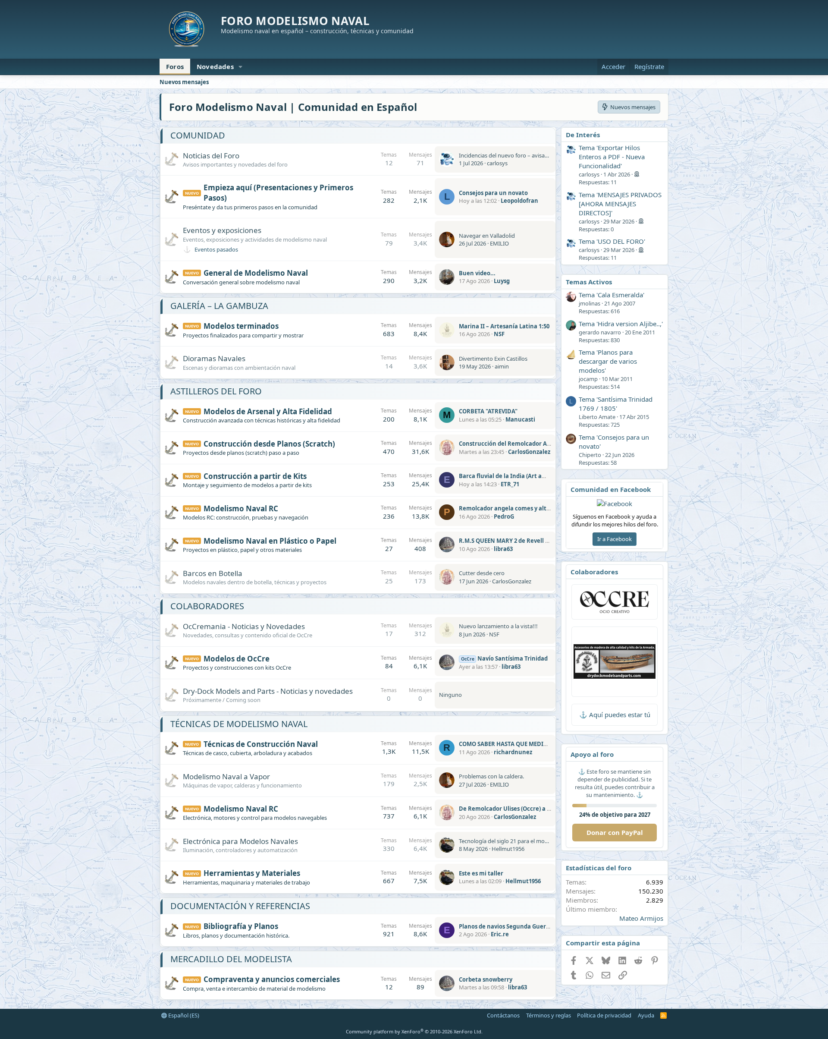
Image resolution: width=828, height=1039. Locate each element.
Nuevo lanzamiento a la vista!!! (498, 626)
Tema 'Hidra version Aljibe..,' (621, 323)
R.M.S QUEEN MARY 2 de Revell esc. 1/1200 (516, 541)
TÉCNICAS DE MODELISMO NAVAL (238, 724)
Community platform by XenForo (414, 1031)
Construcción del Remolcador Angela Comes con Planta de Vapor (549, 443)
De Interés (583, 134)
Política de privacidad (604, 1015)
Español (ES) (183, 1015)
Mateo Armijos (641, 918)
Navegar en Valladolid (487, 235)
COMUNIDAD (197, 135)
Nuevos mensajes (184, 82)
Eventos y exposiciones (222, 230)
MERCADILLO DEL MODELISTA (231, 959)
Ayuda (646, 1015)
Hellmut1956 (508, 849)
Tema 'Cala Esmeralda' (611, 294)
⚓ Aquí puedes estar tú (614, 714)
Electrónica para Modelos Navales (240, 841)
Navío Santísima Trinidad (504, 658)
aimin (502, 366)
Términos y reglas (548, 1015)
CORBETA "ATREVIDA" (488, 411)
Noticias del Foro (211, 156)
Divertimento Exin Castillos (493, 358)
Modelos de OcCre (237, 659)
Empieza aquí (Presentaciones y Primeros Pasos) (278, 193)
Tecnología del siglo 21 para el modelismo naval (519, 841)
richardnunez (513, 752)
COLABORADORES (207, 606)
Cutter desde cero (482, 573)
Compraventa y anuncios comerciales (272, 979)
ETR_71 (510, 484)
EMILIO (499, 243)
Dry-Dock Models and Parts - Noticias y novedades (268, 691)
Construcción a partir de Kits (255, 476)
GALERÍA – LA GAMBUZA (219, 306)
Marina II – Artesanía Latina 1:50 (504, 326)
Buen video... (477, 273)
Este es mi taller (481, 873)
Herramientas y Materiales (252, 873)
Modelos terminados (241, 326)
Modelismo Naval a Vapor (226, 776)
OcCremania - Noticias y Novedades (244, 626)
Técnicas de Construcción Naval (261, 744)
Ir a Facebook (614, 539)
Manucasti (520, 419)
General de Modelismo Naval (256, 273)
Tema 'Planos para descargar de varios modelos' (608, 361)
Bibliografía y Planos (241, 926)
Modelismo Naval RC (241, 508)
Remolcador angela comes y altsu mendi (515, 508)
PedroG (504, 516)
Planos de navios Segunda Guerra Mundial (518, 926)
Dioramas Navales (214, 358)
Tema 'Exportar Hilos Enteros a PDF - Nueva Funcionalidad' (612, 156)
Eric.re (500, 934)
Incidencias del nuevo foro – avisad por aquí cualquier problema (540, 155)
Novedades (215, 66)
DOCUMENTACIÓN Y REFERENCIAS (240, 906)
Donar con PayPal (614, 832)
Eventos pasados (216, 249)
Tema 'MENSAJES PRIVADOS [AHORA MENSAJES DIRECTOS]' (620, 203)
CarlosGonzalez (529, 452)
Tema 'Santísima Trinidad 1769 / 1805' (615, 403)
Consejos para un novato (493, 193)
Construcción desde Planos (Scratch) (269, 444)
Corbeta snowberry (485, 979)
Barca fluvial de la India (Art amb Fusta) (514, 476)
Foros (175, 66)
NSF (499, 334)
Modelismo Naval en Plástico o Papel (270, 541)
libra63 (503, 549)
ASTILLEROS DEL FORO (216, 391)
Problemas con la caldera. (491, 776)
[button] (241, 67)
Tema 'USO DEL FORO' (612, 241)
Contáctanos (503, 1015)
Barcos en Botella (212, 573)
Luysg (502, 281)
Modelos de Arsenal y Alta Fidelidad (268, 411)
